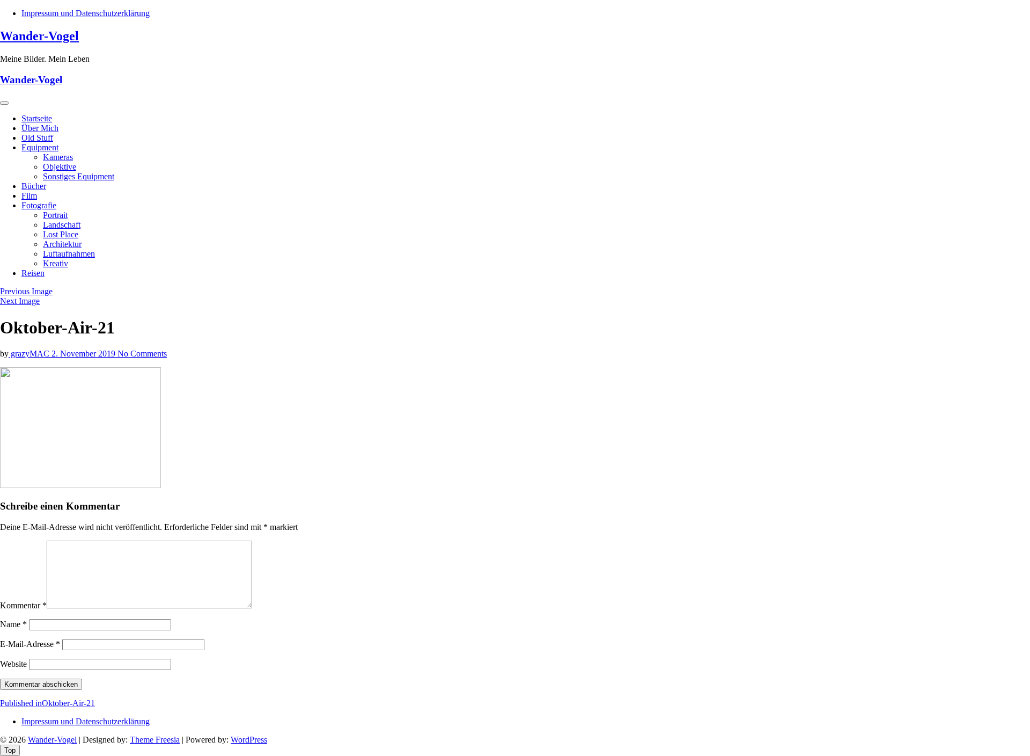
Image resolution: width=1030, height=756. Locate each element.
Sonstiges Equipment (78, 176)
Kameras (58, 157)
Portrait (55, 215)
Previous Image (26, 291)
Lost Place (60, 234)
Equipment (39, 147)
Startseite (36, 118)
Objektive (59, 166)
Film (29, 195)
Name (13, 624)
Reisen (33, 273)
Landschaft (61, 224)
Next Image (20, 301)
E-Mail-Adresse (30, 644)
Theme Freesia (155, 739)
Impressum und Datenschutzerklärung (85, 13)
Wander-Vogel (39, 36)
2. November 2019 (84, 353)
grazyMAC (30, 353)
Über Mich (39, 128)
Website (13, 663)
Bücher (33, 186)
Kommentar (23, 605)
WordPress (249, 739)
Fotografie (38, 205)
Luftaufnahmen (69, 253)
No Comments (142, 353)
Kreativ (55, 263)
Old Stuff (37, 137)
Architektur (62, 244)
